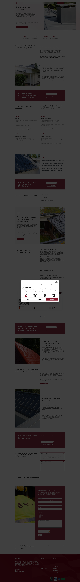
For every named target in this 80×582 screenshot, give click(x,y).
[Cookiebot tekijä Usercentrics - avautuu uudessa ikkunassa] (54, 282)
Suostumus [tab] (27, 284)
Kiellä (28, 299)
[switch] (35, 296)
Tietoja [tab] (53, 284)
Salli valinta (40, 299)
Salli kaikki (52, 299)
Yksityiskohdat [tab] (40, 284)
